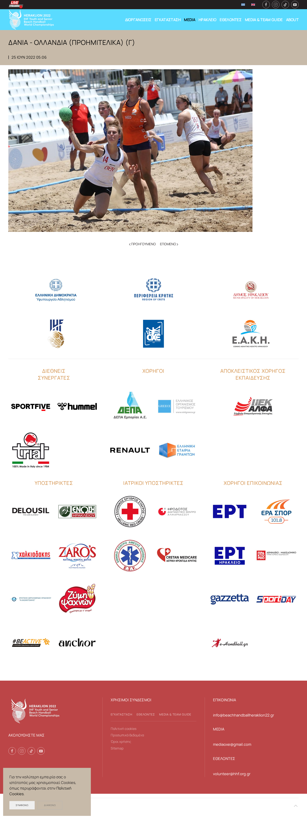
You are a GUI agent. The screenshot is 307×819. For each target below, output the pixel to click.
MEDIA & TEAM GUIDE (264, 19)
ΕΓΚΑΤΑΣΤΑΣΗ (168, 19)
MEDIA (189, 19)
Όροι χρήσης (121, 741)
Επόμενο (168, 244)
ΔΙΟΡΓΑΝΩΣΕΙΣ (138, 19)
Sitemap (117, 748)
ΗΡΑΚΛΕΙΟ (207, 19)
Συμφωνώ (22, 805)
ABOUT (292, 19)
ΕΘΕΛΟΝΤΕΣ (231, 19)
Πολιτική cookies (123, 728)
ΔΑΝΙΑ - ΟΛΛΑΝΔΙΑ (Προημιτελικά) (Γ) (71, 42)
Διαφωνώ (50, 805)
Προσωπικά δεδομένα (127, 735)
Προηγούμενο (143, 244)
